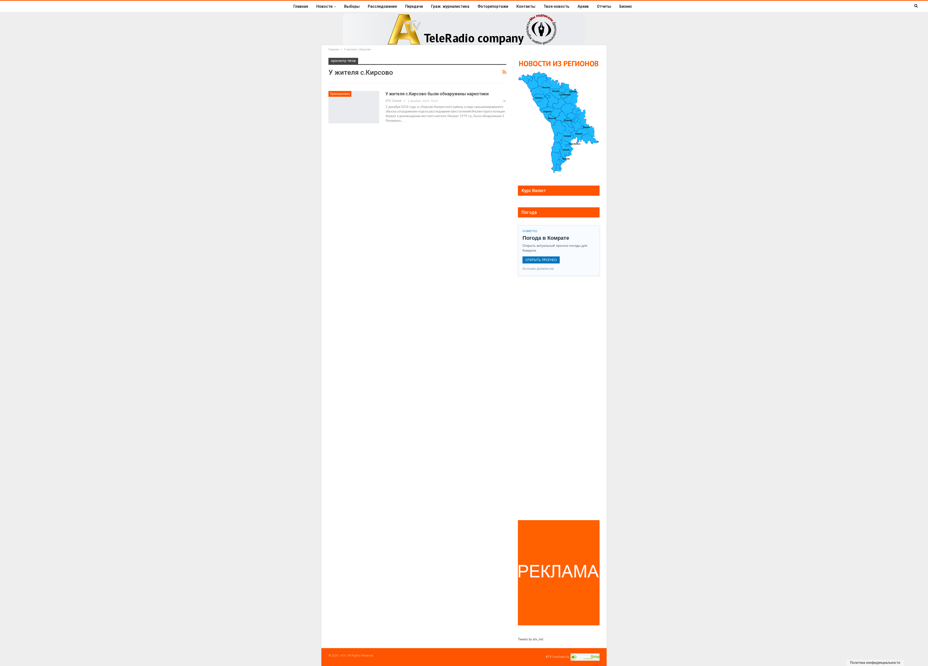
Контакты (525, 6)
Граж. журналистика (450, 6)
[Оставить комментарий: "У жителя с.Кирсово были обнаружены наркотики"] (504, 100)
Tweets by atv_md (530, 639)
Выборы (352, 6)
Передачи (414, 6)
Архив (583, 6)
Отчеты (604, 6)
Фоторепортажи (493, 6)
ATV (548, 657)
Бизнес (625, 6)
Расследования (382, 6)
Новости (324, 6)
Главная (300, 6)
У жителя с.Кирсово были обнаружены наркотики (437, 93)
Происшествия (340, 94)
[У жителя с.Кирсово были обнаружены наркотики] (353, 107)
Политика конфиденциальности (875, 663)
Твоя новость (556, 6)
